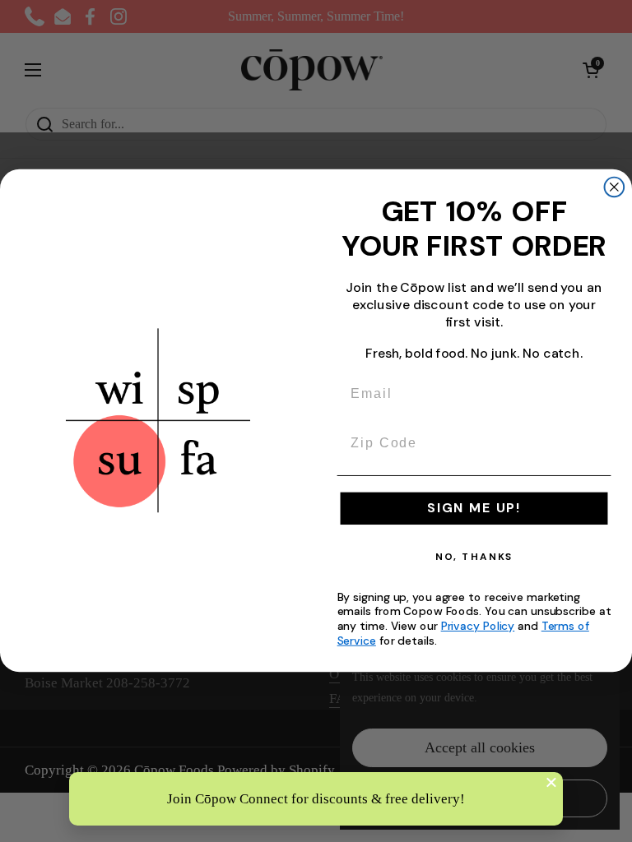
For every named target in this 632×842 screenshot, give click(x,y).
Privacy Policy (478, 626)
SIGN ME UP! (474, 508)
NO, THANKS (474, 557)
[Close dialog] (615, 187)
